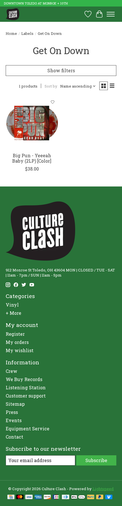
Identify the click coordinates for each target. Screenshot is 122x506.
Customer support (26, 396)
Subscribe (96, 460)
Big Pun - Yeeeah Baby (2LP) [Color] (31, 158)
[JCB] (56, 497)
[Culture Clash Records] (12, 14)
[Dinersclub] (65, 497)
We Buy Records (24, 379)
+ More (13, 313)
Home (11, 33)
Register (15, 334)
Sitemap (15, 404)
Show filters (61, 70)
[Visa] (29, 497)
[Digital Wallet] (78, 497)
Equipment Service (27, 428)
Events (14, 420)
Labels (27, 33)
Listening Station (26, 387)
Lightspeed (103, 488)
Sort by (51, 86)
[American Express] (38, 497)
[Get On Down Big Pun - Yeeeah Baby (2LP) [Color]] (32, 123)
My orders (17, 342)
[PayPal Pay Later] (100, 497)
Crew (11, 371)
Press (12, 412)
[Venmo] (109, 497)
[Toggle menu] (110, 14)
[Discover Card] (47, 497)
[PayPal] (90, 497)
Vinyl (12, 305)
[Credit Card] (10, 497)
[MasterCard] (20, 497)
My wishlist (19, 350)
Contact (14, 437)
